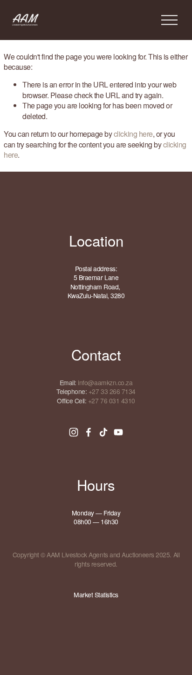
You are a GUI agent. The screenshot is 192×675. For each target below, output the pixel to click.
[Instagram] (73, 432)
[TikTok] (103, 432)
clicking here (133, 133)
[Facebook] (88, 432)
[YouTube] (118, 432)
